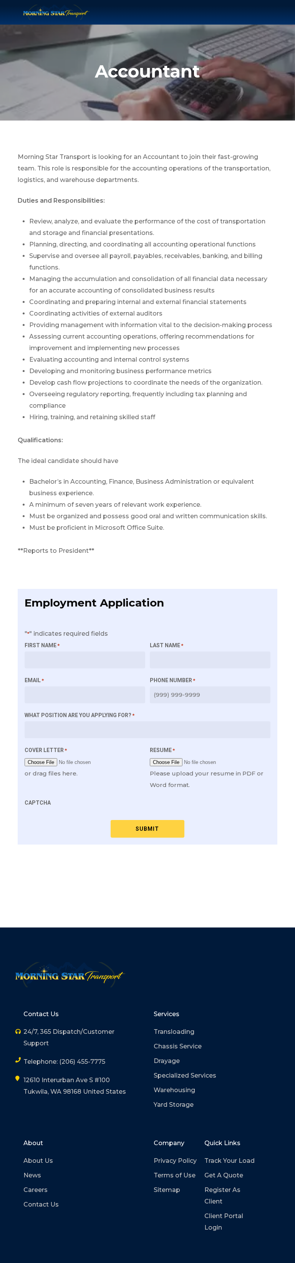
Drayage (167, 1061)
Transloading (174, 1031)
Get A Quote (223, 1175)
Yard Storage (174, 1104)
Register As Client (222, 1195)
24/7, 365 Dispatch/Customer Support (68, 1037)
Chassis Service (178, 1046)
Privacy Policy (175, 1160)
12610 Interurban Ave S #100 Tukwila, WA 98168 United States (74, 1085)
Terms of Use (175, 1175)
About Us (38, 1160)
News (32, 1175)
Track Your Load (229, 1160)
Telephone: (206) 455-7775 (64, 1061)
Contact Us (41, 1204)
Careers (35, 1190)
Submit (147, 829)
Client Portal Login (223, 1221)
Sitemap (167, 1190)
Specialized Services (185, 1075)
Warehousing (174, 1090)
